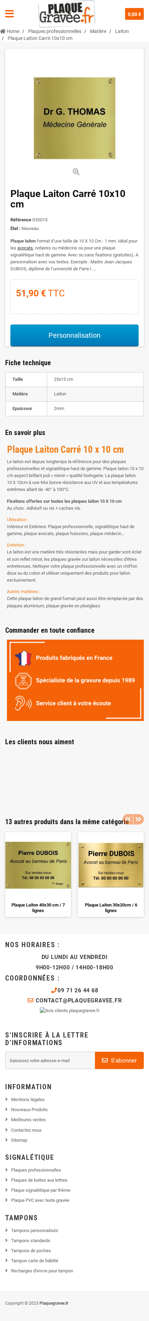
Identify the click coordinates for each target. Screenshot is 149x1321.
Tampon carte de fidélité (34, 1260)
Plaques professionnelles (36, 1170)
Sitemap (19, 1140)
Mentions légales (28, 1099)
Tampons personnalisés (34, 1230)
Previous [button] (128, 819)
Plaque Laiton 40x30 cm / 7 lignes (38, 907)
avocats (25, 248)
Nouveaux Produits (29, 1109)
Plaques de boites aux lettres (39, 1180)
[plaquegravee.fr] (66, 14)
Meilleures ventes (28, 1119)
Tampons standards (30, 1240)
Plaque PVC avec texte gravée (40, 1200)
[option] (38, 874)
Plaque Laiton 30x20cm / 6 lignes (111, 907)
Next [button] (138, 819)
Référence (20, 219)
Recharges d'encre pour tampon (42, 1270)
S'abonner (123, 1060)
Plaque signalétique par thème (40, 1190)
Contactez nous (26, 1130)
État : (15, 228)
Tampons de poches (31, 1250)
